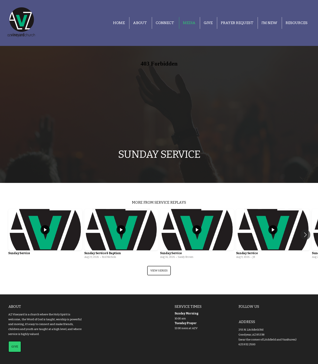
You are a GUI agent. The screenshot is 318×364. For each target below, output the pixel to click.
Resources (297, 23)
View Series (159, 270)
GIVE (14, 346)
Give (208, 23)
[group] (45, 234)
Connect (165, 23)
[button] (305, 235)
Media (189, 23)
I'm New (269, 23)
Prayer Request (237, 23)
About (140, 23)
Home (119, 23)
